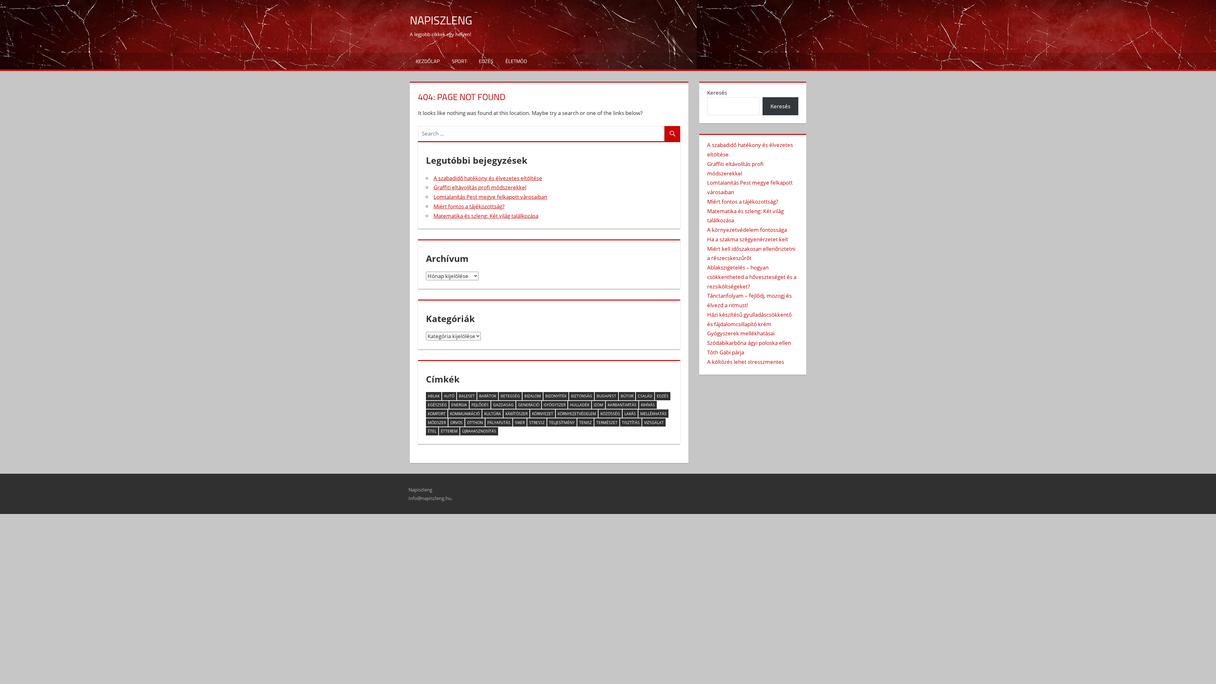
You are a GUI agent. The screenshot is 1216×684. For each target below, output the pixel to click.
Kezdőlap (428, 61)
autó (449, 396)
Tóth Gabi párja (725, 352)
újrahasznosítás (479, 431)
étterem (449, 431)
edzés (662, 396)
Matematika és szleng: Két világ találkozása (486, 215)
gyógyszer (555, 405)
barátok (487, 396)
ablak (434, 396)
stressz (537, 422)
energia (459, 405)
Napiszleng (441, 20)
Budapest (606, 396)
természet (607, 422)
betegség (510, 396)
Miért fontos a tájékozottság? (469, 206)
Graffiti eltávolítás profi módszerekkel (480, 187)
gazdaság (503, 405)
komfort (437, 413)
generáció (528, 405)
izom (598, 405)
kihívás (648, 405)
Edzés (486, 61)
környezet (542, 413)
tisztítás (631, 422)
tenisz (585, 422)
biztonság (581, 396)
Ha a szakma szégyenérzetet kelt (747, 239)
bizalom (532, 396)
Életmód (516, 61)
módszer (437, 422)
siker (520, 422)
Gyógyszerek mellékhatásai (741, 333)
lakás (630, 413)
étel (432, 431)
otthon (475, 422)
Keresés (717, 92)
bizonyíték (556, 396)
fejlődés (480, 405)
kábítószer (516, 413)
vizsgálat (654, 422)
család (645, 396)
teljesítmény (562, 422)
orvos (456, 422)
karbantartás (622, 405)
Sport (459, 61)
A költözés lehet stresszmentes (745, 361)
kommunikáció (465, 413)
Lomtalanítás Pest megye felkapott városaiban (490, 196)
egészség (437, 405)
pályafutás (498, 422)
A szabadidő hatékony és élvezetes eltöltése (488, 178)
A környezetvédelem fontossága (747, 229)
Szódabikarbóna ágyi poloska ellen (749, 342)
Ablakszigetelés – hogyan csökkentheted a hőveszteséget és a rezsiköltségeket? (751, 277)
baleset (467, 396)
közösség (610, 413)
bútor (627, 396)
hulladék (579, 405)
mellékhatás (653, 413)
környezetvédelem (577, 413)
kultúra (492, 413)
